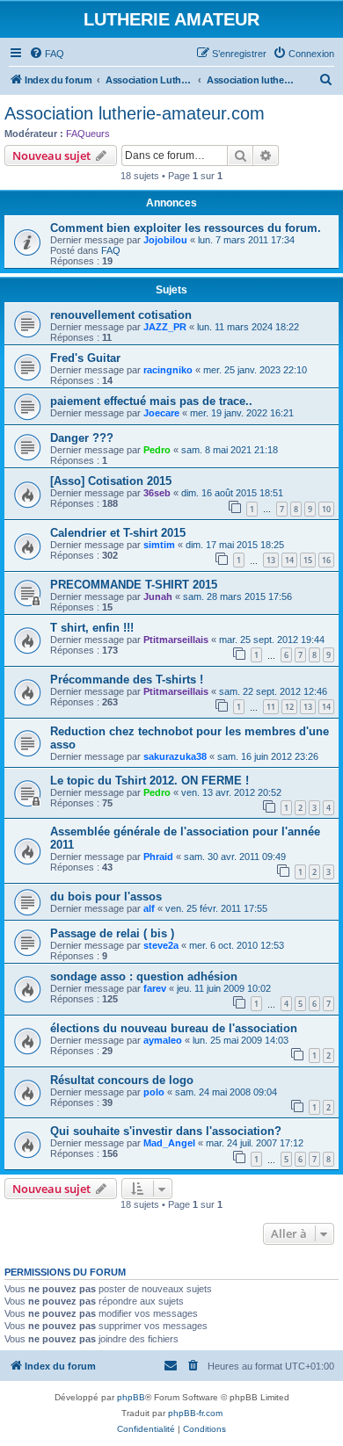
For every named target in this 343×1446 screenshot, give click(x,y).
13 (270, 560)
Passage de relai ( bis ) (112, 933)
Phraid (158, 856)
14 (289, 560)
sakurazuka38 (175, 756)
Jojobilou (165, 240)
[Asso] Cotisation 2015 (111, 481)
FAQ (110, 250)
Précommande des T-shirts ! (126, 679)
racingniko (168, 370)
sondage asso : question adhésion (143, 976)
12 (289, 706)
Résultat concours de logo (121, 1080)
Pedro (157, 450)
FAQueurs (88, 133)
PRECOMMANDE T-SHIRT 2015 (133, 584)
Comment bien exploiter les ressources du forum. (185, 228)
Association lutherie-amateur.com (134, 113)
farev (154, 988)
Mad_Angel (169, 1143)
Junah (157, 596)
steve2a (161, 945)
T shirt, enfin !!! (92, 627)
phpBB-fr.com (195, 1413)
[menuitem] (46, 53)
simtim (159, 544)
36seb (157, 493)
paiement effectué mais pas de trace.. (151, 401)
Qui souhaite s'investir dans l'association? (165, 1131)
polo (153, 1092)
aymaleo (162, 1040)
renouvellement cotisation (121, 315)
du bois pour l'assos (106, 896)
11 (270, 706)
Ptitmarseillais (175, 639)
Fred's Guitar (85, 358)
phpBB (131, 1397)
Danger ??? (81, 438)
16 (326, 560)
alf (149, 908)
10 (326, 509)
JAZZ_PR (164, 327)
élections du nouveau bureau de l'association (173, 1028)
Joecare (161, 413)
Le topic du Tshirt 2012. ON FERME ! (149, 780)
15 (307, 560)
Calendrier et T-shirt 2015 (118, 532)
